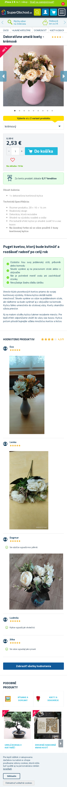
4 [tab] (28, 109)
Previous (2, 22)
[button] (21, 151)
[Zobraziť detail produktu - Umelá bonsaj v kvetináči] (17, 725)
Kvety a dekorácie (53, 699)
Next (64, 22)
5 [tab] (33, 109)
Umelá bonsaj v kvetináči (13, 746)
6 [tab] (38, 109)
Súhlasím (11, 776)
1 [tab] (14, 109)
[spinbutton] (15, 151)
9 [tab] (52, 109)
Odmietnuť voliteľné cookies (18, 782)
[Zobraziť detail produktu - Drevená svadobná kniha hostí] (48, 725)
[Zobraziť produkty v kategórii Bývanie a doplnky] (8, 699)
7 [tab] (42, 109)
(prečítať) (7, 768)
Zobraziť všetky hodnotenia (33, 666)
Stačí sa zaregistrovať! (42, 2)
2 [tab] (19, 109)
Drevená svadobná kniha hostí (45, 746)
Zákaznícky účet (45, 14)
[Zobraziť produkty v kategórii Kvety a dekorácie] (38, 699)
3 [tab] (24, 109)
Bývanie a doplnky (23, 699)
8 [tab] (47, 109)
